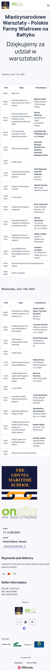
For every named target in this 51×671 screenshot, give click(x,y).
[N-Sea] (39, 644)
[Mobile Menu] (48, 5)
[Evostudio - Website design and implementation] (25, 667)
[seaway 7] (6, 644)
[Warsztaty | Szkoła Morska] (5, 5)
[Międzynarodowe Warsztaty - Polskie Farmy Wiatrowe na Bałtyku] (25, 496)
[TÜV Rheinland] (28, 644)
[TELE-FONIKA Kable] (17, 644)
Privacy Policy (32, 663)
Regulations (18, 663)
